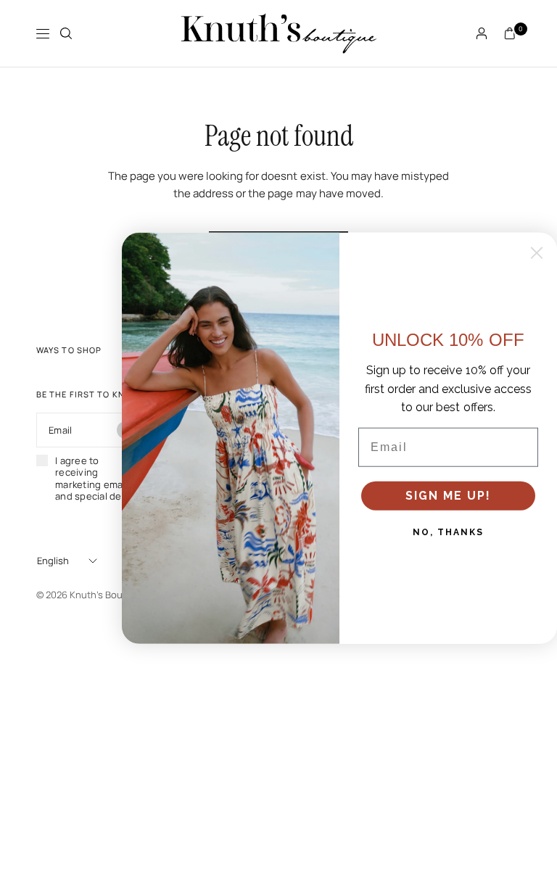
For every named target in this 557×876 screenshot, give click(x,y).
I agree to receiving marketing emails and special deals (94, 478)
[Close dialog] (537, 253)
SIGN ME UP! (448, 496)
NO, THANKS (448, 532)
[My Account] (481, 33)
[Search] (66, 33)
